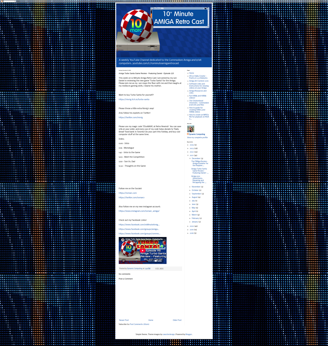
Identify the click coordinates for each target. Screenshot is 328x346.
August (195, 197)
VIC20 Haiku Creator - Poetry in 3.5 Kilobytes (198, 77)
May (194, 208)
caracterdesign (169, 334)
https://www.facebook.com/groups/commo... (139, 234)
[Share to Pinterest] (162, 268)
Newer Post (124, 320)
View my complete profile (197, 138)
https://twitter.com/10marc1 (131, 198)
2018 (192, 233)
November (196, 187)
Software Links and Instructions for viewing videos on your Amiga (199, 86)
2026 (192, 145)
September (196, 194)
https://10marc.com (128, 193)
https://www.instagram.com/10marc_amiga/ (139, 211)
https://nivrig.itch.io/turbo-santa (134, 99)
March (194, 215)
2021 (192, 156)
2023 (192, 148)
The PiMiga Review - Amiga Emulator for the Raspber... (199, 164)
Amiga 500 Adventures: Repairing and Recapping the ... (198, 179)
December (196, 159)
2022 (192, 152)
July (193, 201)
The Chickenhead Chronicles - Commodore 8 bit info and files (199, 103)
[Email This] (156, 268)
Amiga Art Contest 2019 (198, 81)
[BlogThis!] (158, 268)
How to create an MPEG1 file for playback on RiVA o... (199, 117)
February (195, 218)
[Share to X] (159, 268)
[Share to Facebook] (161, 268)
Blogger (189, 334)
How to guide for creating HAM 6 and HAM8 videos (197, 110)
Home (150, 320)
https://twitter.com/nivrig (131, 118)
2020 (192, 226)
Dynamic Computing (197, 134)
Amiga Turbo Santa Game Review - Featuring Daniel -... (200, 171)
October (195, 190)
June (194, 204)
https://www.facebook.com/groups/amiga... (139, 229)
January (195, 222)
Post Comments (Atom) (139, 324)
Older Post (177, 320)
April (194, 211)
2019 (192, 230)
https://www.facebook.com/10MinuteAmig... (139, 225)
